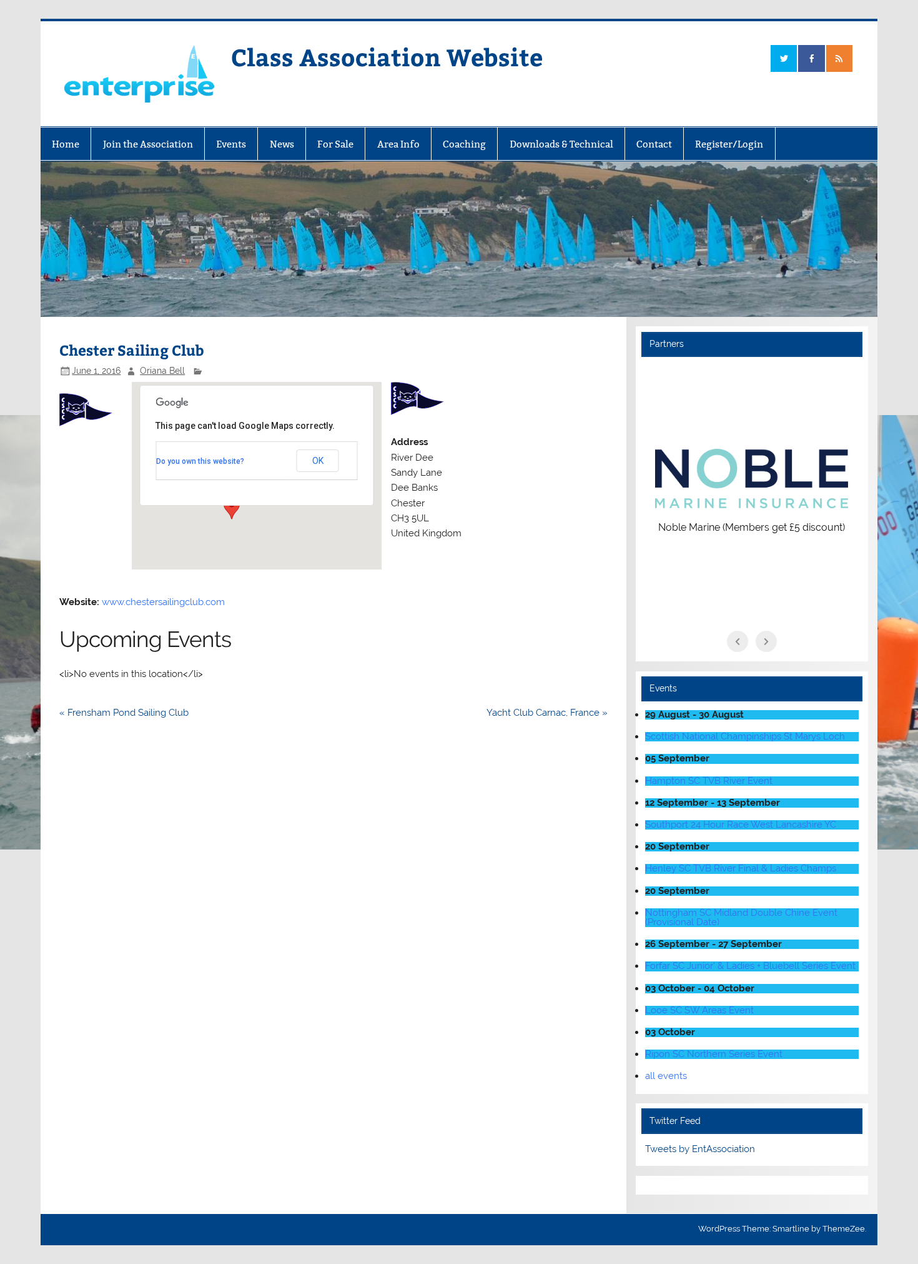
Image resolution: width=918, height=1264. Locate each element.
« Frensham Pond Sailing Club (124, 712)
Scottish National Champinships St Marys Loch (745, 736)
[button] (232, 507)
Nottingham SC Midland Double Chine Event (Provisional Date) (741, 917)
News (282, 144)
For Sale (335, 144)
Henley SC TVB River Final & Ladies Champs (740, 868)
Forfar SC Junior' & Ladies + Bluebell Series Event (750, 965)
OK (317, 461)
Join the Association (148, 144)
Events (231, 144)
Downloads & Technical (561, 144)
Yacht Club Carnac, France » (547, 712)
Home (65, 144)
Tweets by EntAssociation (700, 1149)
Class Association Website (387, 57)
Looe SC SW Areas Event (699, 1010)
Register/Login (729, 144)
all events (666, 1075)
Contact (654, 144)
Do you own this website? (200, 461)
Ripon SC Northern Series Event (713, 1054)
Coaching (464, 144)
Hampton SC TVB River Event (708, 780)
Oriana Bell (162, 371)
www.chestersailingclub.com (163, 602)
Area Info (398, 144)
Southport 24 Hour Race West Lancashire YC (740, 824)
